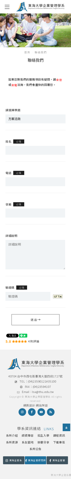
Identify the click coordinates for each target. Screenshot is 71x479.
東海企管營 (58, 460)
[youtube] (41, 412)
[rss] (51, 412)
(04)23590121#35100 (42, 381)
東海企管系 (15, 460)
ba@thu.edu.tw (43, 391)
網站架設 (42, 405)
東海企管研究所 (37, 460)
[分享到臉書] (32, 412)
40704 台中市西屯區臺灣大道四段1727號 (35, 376)
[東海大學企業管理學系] (40, 7)
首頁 (27, 52)
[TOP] (66, 427)
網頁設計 (29, 405)
